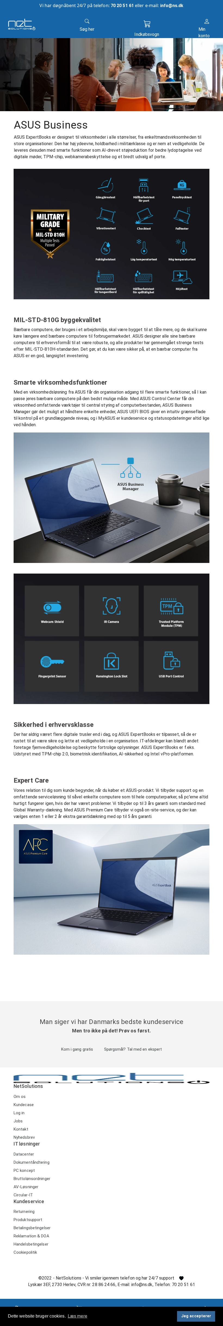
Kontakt (21, 1129)
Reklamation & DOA (31, 1236)
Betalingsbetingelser (32, 1227)
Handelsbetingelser (31, 1244)
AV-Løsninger (26, 1186)
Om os (20, 1096)
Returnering (24, 1211)
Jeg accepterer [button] (196, 1316)
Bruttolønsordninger (32, 1178)
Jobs (18, 1121)
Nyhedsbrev (24, 1137)
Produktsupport (28, 1219)
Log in (19, 1112)
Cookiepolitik (25, 1252)
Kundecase (24, 1104)
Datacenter (24, 1154)
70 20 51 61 (122, 5)
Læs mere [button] (77, 1316)
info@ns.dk (172, 5)
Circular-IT (23, 1195)
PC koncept (24, 1170)
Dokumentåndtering (31, 1162)
